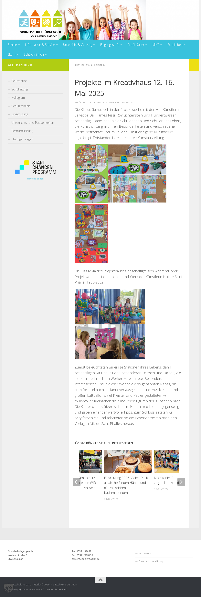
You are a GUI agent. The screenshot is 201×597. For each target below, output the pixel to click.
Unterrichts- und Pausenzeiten (32, 122)
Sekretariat (19, 81)
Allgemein (98, 65)
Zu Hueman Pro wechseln (54, 589)
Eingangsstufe (109, 44)
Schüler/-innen (34, 54)
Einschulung (19, 114)
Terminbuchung (22, 130)
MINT (156, 44)
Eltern (12, 54)
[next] (181, 482)
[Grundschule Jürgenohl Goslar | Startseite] (41, 29)
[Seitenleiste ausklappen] (194, 65)
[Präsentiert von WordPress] (20, 589)
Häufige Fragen (22, 139)
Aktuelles (82, 65)
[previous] (76, 482)
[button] (8, 588)
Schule (12, 44)
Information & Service (40, 44)
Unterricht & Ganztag (77, 44)
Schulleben (175, 44)
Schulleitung (19, 89)
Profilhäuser (136, 44)
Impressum (145, 553)
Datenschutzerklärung (151, 561)
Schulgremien (20, 106)
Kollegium (18, 97)
